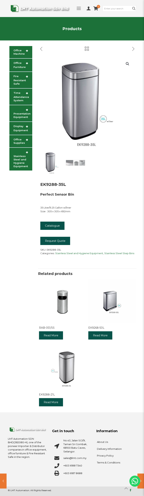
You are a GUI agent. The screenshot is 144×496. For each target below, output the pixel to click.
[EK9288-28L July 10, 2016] (3, 481)
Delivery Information (109, 448)
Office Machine (21, 51)
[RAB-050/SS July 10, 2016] (140, 481)
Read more (51, 335)
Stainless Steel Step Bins (119, 253)
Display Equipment (21, 128)
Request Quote (55, 241)
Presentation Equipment (22, 113)
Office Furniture (21, 65)
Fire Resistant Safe (21, 79)
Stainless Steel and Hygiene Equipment (79, 253)
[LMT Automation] (40, 8)
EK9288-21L (47, 394)
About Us (102, 441)
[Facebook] (130, 490)
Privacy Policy (105, 455)
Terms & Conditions (108, 462)
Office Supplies (21, 141)
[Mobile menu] (79, 8)
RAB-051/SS (47, 327)
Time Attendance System (21, 96)
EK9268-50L (96, 327)
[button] (127, 64)
